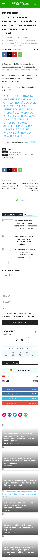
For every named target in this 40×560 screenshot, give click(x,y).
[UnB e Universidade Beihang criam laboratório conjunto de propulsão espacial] (20, 524)
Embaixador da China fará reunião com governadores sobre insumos (30, 187)
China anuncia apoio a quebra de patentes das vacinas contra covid (10, 186)
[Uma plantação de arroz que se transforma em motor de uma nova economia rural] (7, 239)
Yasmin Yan (8, 443)
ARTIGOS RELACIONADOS (13, 215)
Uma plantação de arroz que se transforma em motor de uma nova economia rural (19, 460)
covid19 (25, 154)
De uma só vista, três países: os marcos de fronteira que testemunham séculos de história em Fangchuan (25, 226)
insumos (10, 157)
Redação (8, 49)
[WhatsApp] (20, 54)
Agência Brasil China (16, 152)
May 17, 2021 (30, 142)
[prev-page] (3, 262)
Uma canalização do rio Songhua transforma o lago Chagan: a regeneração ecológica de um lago (19, 549)
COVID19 (15, 13)
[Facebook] (4, 54)
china (18, 154)
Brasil (9, 10)
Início (4, 10)
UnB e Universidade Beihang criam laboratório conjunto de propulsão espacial (19, 527)
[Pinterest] (14, 54)
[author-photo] (20, 200)
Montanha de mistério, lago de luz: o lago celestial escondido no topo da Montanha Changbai (20, 482)
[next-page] (7, 262)
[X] (9, 54)
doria (31, 154)
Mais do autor (29, 215)
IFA (4, 157)
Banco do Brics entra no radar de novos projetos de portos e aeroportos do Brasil (18, 505)
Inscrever (32, 403)
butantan (12, 154)
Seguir (33, 394)
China (9, 13)
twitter (10, 149)
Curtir (33, 389)
